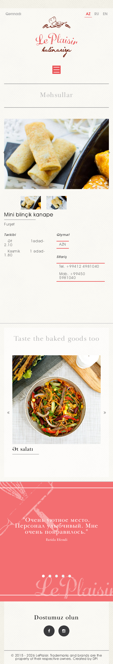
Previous (4, 154)
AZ (88, 14)
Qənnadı (13, 14)
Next (109, 154)
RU (96, 14)
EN (105, 14)
